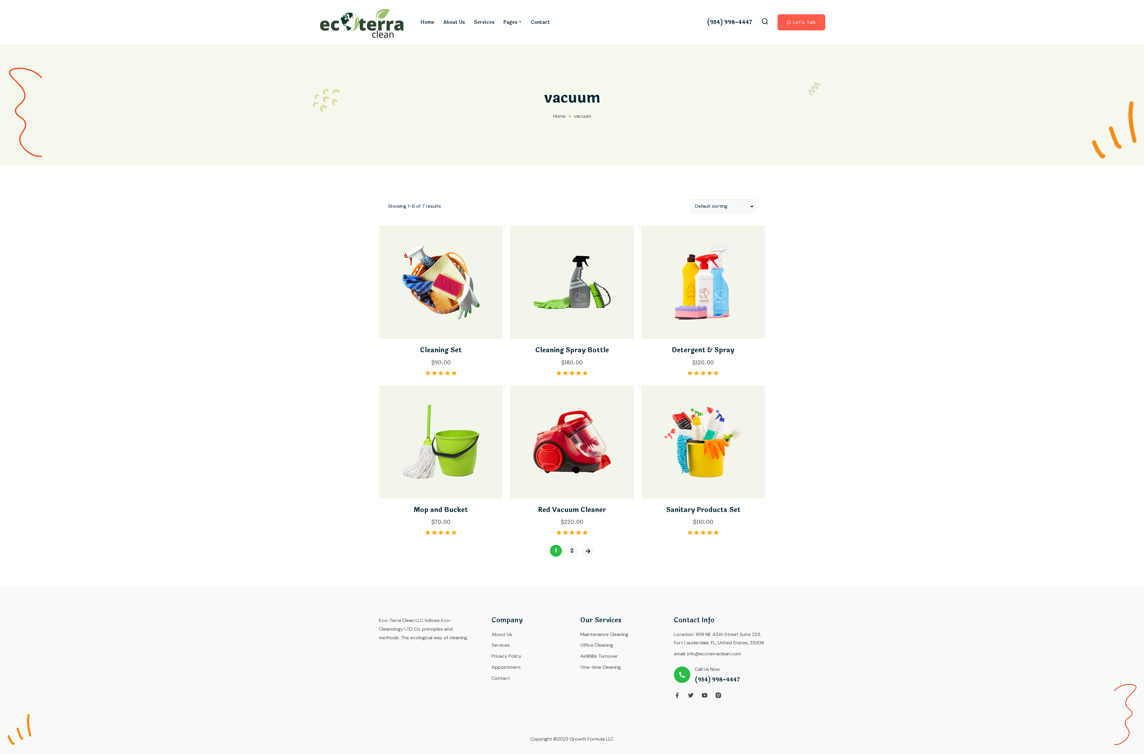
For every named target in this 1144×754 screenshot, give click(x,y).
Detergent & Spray (703, 350)
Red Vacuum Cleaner (572, 510)
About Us (454, 22)
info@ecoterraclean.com (714, 654)
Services (484, 22)
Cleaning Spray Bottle (572, 350)
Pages (510, 22)
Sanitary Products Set (703, 510)
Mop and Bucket (441, 510)
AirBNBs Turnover (599, 656)
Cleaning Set (441, 350)
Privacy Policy (506, 656)
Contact (540, 22)
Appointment (506, 667)
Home (427, 22)
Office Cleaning (596, 645)
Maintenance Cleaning (604, 634)
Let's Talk (804, 22)
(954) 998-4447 (729, 22)
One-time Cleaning (600, 667)
